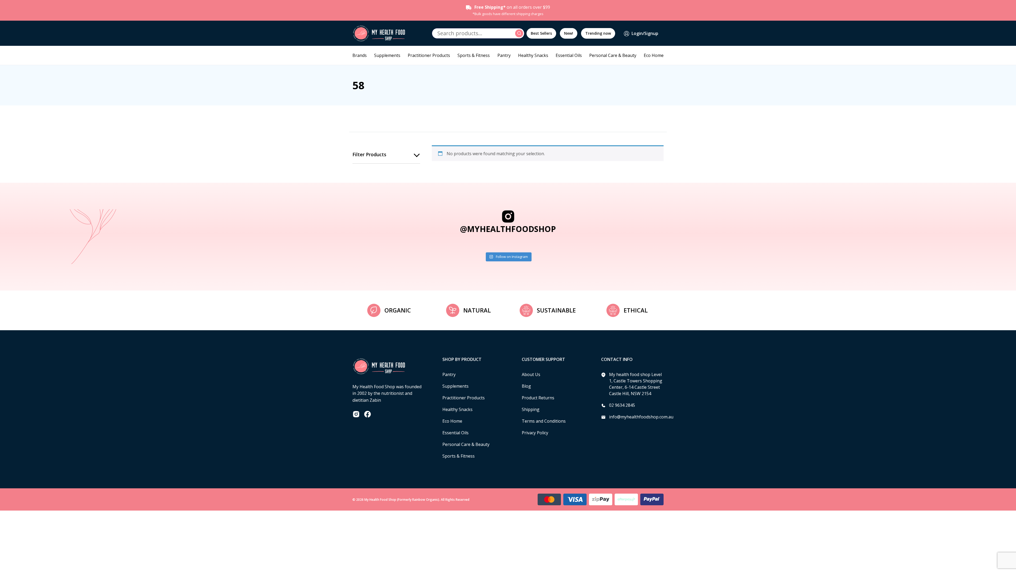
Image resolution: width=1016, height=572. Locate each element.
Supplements (387, 55)
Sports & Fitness (473, 55)
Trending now (598, 33)
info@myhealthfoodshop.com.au (641, 417)
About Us (531, 374)
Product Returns (538, 398)
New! (568, 33)
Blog (526, 386)
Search (520, 33)
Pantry (504, 55)
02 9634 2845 (622, 405)
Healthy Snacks (533, 55)
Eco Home (654, 55)
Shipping (530, 409)
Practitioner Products (429, 55)
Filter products (369, 154)
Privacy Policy (535, 433)
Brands (359, 55)
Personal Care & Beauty (612, 55)
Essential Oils (569, 55)
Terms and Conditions (544, 421)
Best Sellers (541, 33)
